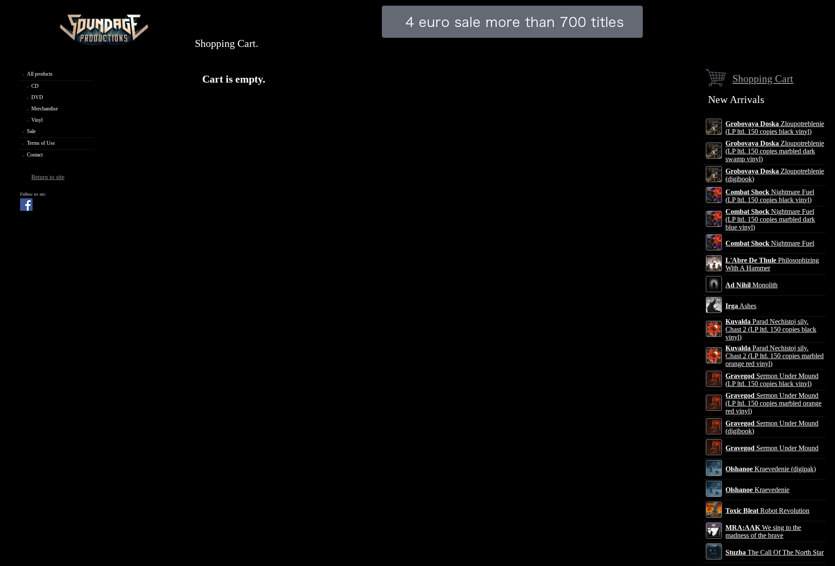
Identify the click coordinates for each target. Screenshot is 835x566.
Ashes (740, 306)
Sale (31, 131)
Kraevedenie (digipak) (770, 469)
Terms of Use (41, 143)
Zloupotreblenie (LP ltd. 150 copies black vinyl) (774, 127)
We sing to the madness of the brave (763, 531)
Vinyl (37, 120)
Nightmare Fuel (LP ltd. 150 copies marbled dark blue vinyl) (770, 219)
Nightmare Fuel (769, 243)
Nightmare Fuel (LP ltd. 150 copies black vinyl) (769, 195)
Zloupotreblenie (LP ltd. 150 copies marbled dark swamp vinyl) (774, 151)
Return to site (47, 177)
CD (35, 86)
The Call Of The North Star (774, 552)
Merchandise (44, 109)
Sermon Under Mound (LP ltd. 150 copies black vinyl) (771, 379)
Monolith (751, 285)
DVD (37, 97)
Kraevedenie (757, 489)
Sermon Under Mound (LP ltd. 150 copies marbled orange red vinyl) (773, 403)
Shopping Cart (762, 78)
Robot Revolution (767, 510)
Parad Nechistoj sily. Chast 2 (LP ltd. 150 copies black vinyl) (770, 329)
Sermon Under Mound (771, 448)
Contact (35, 155)
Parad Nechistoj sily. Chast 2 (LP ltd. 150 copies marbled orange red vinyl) (774, 355)
